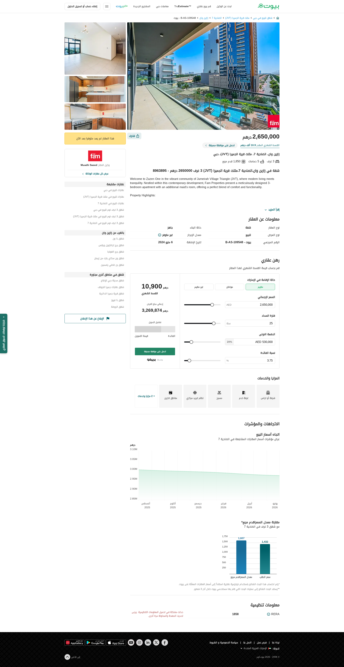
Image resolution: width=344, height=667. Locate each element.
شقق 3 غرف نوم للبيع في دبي (108, 210)
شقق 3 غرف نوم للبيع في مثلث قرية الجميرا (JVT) (98, 217)
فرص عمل (262, 642)
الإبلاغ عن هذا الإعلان (92, 318)
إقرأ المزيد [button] (274, 210)
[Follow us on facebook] (164, 642)
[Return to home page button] (268, 6)
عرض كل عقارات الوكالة (96, 173)
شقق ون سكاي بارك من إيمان (109, 259)
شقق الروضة (117, 307)
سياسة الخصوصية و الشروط (224, 642)
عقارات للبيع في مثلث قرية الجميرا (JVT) (103, 197)
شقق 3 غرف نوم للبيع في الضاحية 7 (105, 223)
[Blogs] (121, 6)
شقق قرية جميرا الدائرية (111, 294)
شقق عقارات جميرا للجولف (111, 288)
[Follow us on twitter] (156, 642)
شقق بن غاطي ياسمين (112, 265)
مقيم (260, 287)
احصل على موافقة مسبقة (155, 351)
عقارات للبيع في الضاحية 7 (111, 204)
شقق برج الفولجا (115, 252)
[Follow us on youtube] (131, 642)
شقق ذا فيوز (117, 301)
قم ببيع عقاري (204, 6)
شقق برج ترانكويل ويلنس (111, 246)
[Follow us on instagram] (139, 642)
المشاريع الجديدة (141, 6)
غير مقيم (198, 287)
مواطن (229, 287)
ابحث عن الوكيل (224, 6)
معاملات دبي (162, 6)
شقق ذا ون (118, 239)
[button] (3, 333)
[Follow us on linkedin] (148, 642)
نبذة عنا (276, 642)
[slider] (212, 305)
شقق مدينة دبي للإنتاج (112, 281)
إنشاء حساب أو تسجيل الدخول (82, 6)
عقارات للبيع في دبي (114, 191)
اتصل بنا (247, 642)
